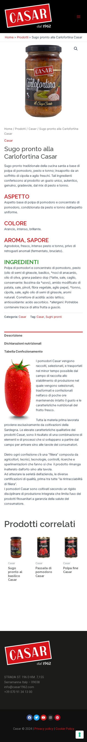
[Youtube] (43, 718)
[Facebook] (30, 718)
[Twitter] (36, 718)
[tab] (43, 336)
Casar (33, 128)
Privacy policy (43, 729)
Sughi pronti (54, 316)
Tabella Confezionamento (23, 351)
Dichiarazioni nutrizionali (22, 343)
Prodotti (22, 37)
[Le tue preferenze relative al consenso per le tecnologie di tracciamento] (80, 735)
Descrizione (13, 335)
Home (9, 37)
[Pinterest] (57, 718)
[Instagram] (50, 718)
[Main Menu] (78, 16)
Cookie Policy (65, 729)
